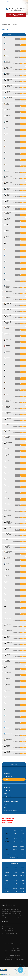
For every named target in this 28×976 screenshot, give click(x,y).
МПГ (5, 807)
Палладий (7, 841)
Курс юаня (7, 883)
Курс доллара (7, 869)
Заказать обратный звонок (16, 15)
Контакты (14, 962)
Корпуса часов (7, 796)
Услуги (5, 950)
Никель (7, 846)
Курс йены (7, 891)
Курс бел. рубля (7, 877)
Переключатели (8, 776)
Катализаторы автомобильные (12, 801)
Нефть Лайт (7, 854)
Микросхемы (7, 773)
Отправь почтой (9, 957)
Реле (5, 784)
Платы (5, 804)
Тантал (5, 813)
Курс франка (7, 888)
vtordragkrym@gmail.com (11, 933)
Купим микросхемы (19, 952)
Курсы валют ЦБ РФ (14, 863)
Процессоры (7, 790)
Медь (7, 849)
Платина (7, 838)
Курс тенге (7, 880)
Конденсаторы (7, 768)
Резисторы (6, 782)
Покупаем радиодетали (16, 950)
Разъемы (6, 779)
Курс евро (7, 872)
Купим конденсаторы (15, 955)
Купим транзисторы (9, 952)
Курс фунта (7, 875)
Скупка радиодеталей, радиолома (15, 948)
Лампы (5, 770)
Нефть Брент (6, 852)
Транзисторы (7, 787)
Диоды (5, 793)
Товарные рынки (14, 827)
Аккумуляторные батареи (10, 810)
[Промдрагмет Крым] (13, 1)
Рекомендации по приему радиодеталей (14, 959)
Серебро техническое (9, 798)
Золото (7, 833)
